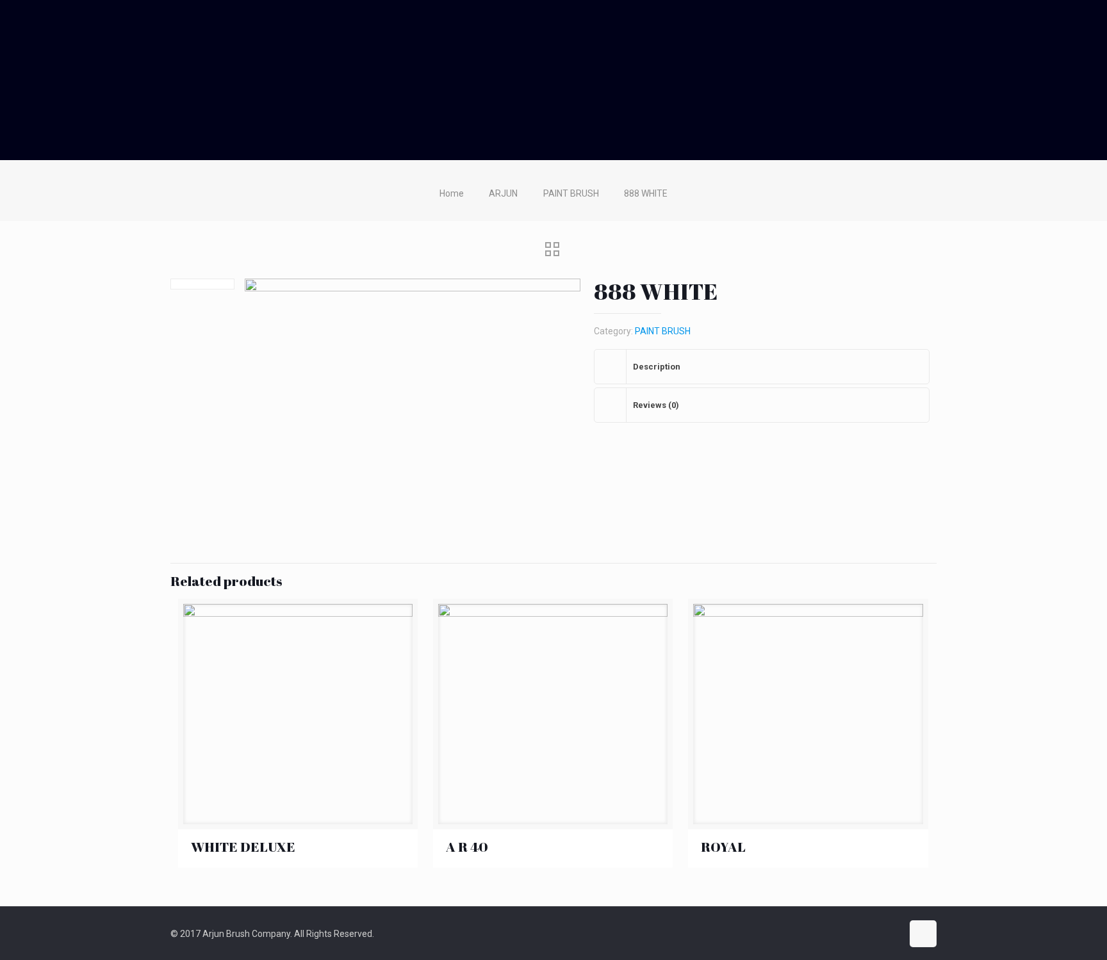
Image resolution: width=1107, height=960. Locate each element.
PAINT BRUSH (571, 193)
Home (451, 193)
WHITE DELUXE (243, 847)
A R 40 (467, 847)
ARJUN (503, 193)
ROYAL (723, 847)
